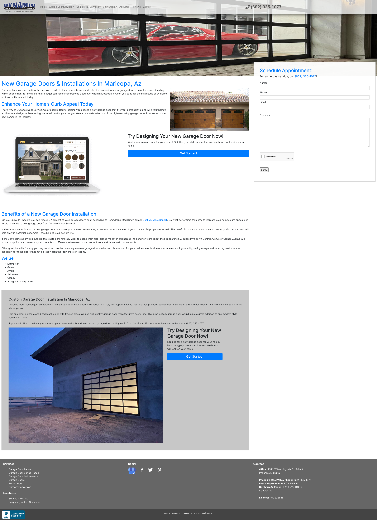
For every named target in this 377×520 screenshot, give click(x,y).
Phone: (264, 92)
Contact (147, 7)
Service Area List (18, 498)
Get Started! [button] (188, 153)
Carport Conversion (20, 487)
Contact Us (265, 490)
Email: (264, 102)
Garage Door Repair (20, 469)
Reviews (136, 7)
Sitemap (209, 513)
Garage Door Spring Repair (24, 472)
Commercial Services (87, 7)
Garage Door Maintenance (23, 476)
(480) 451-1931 (289, 483)
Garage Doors (16, 479)
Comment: (266, 115)
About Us (124, 7)
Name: (264, 82)
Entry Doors (109, 7)
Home (44, 6)
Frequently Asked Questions (24, 502)
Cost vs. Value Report (155, 219)
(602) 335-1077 (266, 6)
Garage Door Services (60, 7)
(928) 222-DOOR (292, 487)
